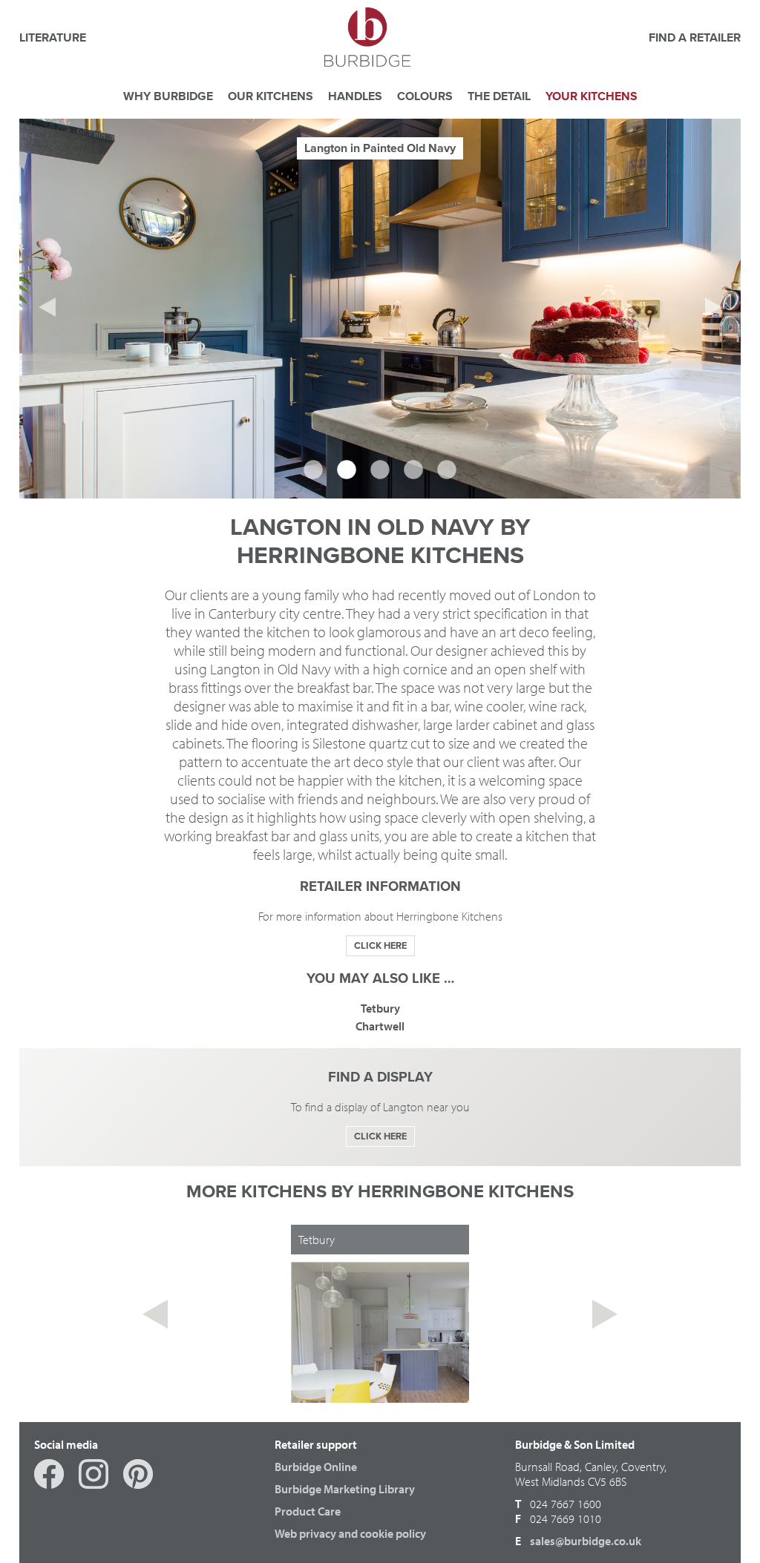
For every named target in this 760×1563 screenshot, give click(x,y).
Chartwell (380, 1026)
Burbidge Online (316, 1466)
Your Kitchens (592, 96)
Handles (355, 96)
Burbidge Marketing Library (345, 1488)
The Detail (499, 96)
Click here (380, 946)
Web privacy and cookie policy (350, 1533)
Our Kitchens (270, 96)
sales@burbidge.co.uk (585, 1540)
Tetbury (380, 1008)
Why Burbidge (168, 96)
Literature (52, 37)
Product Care (308, 1511)
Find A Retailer (695, 37)
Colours (425, 96)
